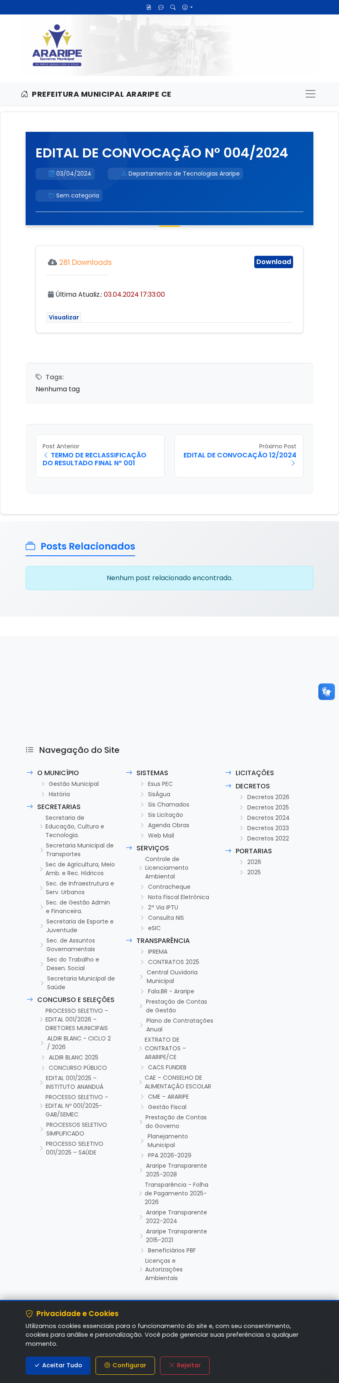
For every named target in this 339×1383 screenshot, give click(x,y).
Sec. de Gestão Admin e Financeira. (78, 906)
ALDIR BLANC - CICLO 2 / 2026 (79, 1042)
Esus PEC (160, 784)
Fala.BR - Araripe (171, 991)
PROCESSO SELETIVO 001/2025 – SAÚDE (74, 1148)
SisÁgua (159, 794)
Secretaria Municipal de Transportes (80, 849)
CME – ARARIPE (168, 1097)
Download (273, 262)
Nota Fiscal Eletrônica (178, 897)
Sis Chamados (168, 804)
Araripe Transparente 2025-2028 (176, 1170)
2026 (254, 862)
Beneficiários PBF (172, 1250)
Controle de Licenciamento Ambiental (167, 868)
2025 (254, 872)
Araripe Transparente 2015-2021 (176, 1235)
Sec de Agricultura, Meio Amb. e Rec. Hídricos (80, 868)
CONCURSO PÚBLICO (78, 1068)
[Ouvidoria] (161, 7)
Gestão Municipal (74, 784)
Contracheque (169, 887)
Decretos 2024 (268, 818)
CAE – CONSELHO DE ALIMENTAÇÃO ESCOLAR (178, 1082)
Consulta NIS (166, 918)
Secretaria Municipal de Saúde (81, 982)
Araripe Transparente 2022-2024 (176, 1216)
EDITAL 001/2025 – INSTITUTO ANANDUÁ (74, 1082)
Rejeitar (189, 1365)
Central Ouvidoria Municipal (172, 976)
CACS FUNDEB (167, 1067)
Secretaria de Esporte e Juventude (80, 925)
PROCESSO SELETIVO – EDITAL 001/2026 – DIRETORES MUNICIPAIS (76, 1019)
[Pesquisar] (173, 7)
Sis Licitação (165, 815)
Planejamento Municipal (168, 1140)
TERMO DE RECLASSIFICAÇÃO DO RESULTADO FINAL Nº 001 (94, 459)
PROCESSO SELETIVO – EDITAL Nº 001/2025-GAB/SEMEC (76, 1106)
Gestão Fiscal (167, 1107)
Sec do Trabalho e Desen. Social (73, 963)
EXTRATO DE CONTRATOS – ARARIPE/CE (165, 1048)
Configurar (129, 1365)
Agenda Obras (168, 825)
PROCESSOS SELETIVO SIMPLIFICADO (76, 1129)
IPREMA (157, 951)
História (59, 794)
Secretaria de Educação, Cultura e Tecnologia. (74, 826)
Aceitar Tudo (62, 1365)
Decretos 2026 (268, 797)
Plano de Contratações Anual (179, 1024)
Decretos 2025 (268, 807)
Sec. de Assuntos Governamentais (70, 944)
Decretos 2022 (268, 838)
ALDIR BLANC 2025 (73, 1057)
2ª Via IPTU (163, 907)
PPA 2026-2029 (169, 1155)
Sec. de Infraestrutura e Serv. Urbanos (80, 887)
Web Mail (161, 835)
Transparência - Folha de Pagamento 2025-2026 (176, 1193)
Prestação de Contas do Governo (176, 1121)
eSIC (154, 928)
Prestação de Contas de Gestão (176, 1005)
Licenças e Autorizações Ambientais (164, 1269)
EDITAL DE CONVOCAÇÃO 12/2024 (240, 455)
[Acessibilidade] (187, 7)
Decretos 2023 (268, 828)
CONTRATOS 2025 (173, 962)
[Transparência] (149, 7)
